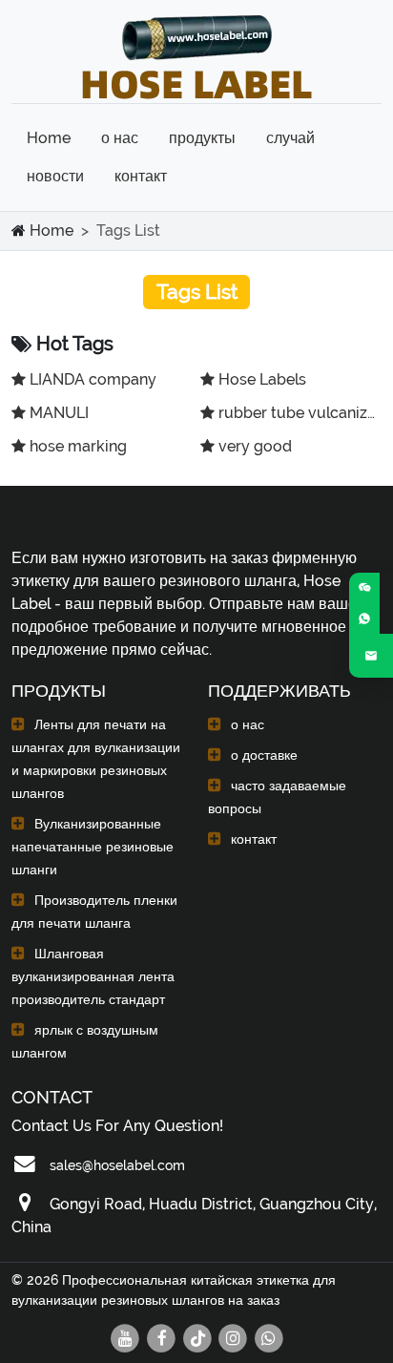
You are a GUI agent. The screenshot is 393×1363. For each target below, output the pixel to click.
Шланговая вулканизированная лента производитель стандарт (93, 976)
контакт (140, 176)
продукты (202, 138)
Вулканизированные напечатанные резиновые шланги (92, 846)
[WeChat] (364, 588)
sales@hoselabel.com (117, 1165)
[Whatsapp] (268, 1336)
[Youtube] (126, 1336)
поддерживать (279, 691)
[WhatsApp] (364, 618)
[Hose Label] (197, 54)
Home (49, 138)
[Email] (371, 656)
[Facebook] (162, 1336)
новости (55, 176)
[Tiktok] (198, 1336)
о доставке (264, 755)
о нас (119, 138)
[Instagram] (234, 1336)
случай (290, 138)
